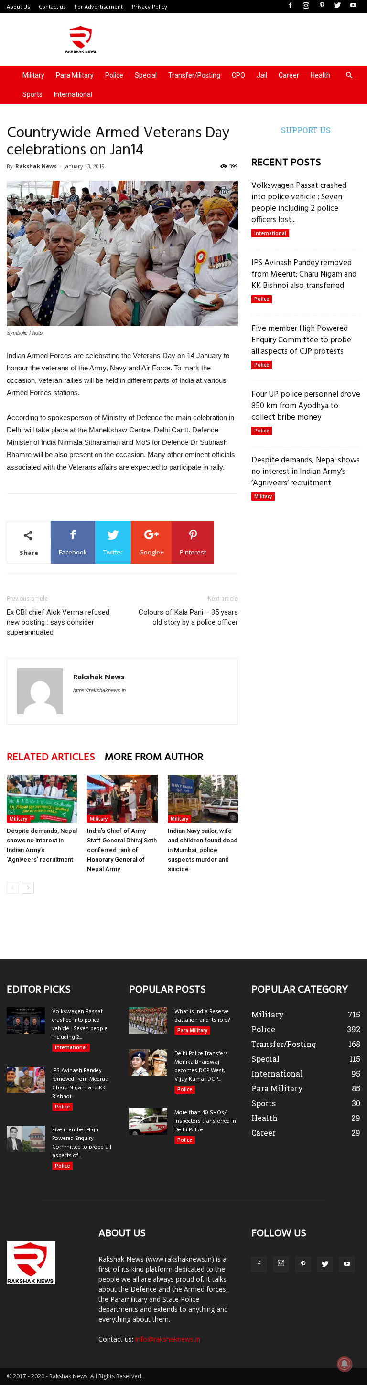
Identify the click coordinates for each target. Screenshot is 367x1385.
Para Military (75, 75)
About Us (18, 6)
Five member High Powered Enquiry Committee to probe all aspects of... (81, 1142)
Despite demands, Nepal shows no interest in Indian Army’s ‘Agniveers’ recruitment (305, 472)
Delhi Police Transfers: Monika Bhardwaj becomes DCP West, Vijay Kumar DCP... (201, 1066)
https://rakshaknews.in (99, 690)
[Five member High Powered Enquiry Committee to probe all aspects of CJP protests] (26, 1139)
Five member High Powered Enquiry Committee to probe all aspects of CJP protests (301, 340)
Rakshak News (35, 166)
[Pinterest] (321, 5)
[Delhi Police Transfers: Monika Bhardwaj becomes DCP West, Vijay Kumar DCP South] (148, 1062)
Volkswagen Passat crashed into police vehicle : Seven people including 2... (80, 1024)
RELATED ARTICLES (51, 757)
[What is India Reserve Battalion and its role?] (148, 1020)
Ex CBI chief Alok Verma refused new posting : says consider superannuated (58, 622)
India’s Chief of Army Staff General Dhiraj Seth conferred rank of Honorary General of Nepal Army (122, 849)
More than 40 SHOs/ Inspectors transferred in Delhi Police (205, 1121)
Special (146, 75)
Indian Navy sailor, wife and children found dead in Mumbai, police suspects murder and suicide (202, 849)
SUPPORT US (306, 130)
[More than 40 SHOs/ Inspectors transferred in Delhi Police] (148, 1121)
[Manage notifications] (344, 1364)
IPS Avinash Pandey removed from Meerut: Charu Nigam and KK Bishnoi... (80, 1083)
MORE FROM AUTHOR (154, 757)
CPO (238, 75)
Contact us (52, 6)
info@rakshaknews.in (167, 1339)
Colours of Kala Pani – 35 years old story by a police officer (188, 617)
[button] (348, 75)
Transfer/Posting (194, 75)
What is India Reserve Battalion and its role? (202, 1016)
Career (289, 75)
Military (33, 75)
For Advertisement (99, 6)
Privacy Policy (149, 6)
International (73, 94)
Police (114, 75)
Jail (262, 75)
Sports (32, 94)
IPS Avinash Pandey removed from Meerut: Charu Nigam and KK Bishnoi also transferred (303, 274)
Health (320, 75)
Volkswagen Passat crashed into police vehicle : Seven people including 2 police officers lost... (298, 202)
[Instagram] (306, 5)
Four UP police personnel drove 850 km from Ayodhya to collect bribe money (305, 406)
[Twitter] (337, 5)
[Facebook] (290, 5)
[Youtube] (353, 5)
